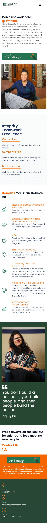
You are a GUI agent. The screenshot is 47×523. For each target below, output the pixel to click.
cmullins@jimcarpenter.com (14, 505)
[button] (40, 4)
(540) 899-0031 (8, 492)
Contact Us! (11, 445)
